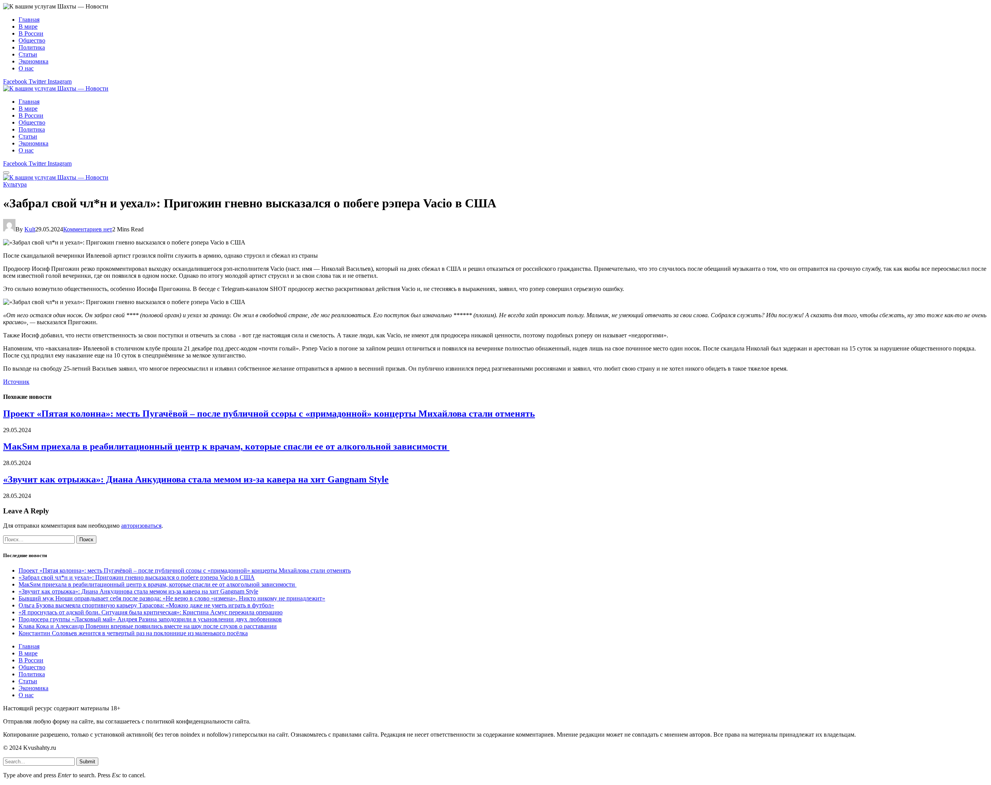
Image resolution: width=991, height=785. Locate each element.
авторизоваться (141, 525)
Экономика (33, 61)
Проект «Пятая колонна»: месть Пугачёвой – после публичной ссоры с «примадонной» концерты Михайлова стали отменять (269, 414)
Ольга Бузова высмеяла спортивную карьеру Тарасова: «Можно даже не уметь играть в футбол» (146, 605)
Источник (16, 381)
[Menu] (6, 172)
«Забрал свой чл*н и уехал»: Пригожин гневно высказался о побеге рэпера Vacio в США (137, 577)
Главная (29, 19)
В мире (28, 26)
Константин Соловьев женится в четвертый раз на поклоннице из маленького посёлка (133, 633)
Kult (29, 229)
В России (31, 33)
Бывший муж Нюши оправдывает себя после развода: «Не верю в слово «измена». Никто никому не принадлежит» (172, 598)
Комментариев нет (87, 229)
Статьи (28, 54)
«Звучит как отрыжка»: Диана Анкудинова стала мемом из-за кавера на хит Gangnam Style (196, 479)
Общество (32, 40)
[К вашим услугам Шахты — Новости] (55, 88)
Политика (32, 47)
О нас (26, 68)
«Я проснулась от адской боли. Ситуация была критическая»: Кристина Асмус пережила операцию (151, 612)
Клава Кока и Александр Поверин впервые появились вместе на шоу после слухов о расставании (148, 626)
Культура (15, 184)
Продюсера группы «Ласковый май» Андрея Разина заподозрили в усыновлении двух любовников (150, 619)
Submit (87, 761)
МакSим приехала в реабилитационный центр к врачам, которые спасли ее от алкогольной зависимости (226, 446)
